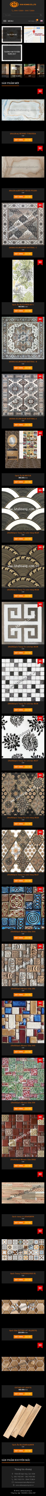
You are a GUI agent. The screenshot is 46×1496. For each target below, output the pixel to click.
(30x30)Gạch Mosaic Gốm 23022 (23, 1159)
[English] (41, 21)
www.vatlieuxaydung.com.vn (25, 1485)
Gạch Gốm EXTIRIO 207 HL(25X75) (23, 1330)
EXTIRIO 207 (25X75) (23, 1387)
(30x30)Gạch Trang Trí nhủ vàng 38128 (23, 590)
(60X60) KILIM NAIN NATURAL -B (23, 362)
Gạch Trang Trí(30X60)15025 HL (23, 1273)
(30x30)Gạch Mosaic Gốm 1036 (23, 1103)
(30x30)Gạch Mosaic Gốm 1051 (23, 989)
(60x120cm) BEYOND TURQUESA (23, 134)
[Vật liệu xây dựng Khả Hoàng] (23, 4)
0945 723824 (29, 11)
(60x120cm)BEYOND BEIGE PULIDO (23, 191)
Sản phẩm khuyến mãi (16, 1460)
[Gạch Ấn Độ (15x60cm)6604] (23, 1421)
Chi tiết (28, 140)
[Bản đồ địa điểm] (34, 34)
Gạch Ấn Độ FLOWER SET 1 (23, 305)
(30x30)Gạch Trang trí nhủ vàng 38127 (23, 875)
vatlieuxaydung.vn (26, 1491)
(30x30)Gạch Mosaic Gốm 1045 (23, 1045)
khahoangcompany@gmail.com (25, 1482)
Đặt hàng (19, 140)
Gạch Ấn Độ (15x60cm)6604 (23, 1445)
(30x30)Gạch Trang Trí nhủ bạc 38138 (23, 647)
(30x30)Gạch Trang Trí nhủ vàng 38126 (23, 818)
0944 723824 (18, 11)
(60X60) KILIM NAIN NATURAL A (23, 419)
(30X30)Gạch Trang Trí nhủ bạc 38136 (23, 704)
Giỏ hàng (33, 21)
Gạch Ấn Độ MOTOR (23, 476)
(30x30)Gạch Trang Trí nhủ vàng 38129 (23, 533)
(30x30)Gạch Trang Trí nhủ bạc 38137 (23, 761)
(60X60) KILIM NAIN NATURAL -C (23, 247)
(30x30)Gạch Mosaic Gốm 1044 (23, 932)
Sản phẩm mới (10, 83)
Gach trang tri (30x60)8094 (23, 1216)
